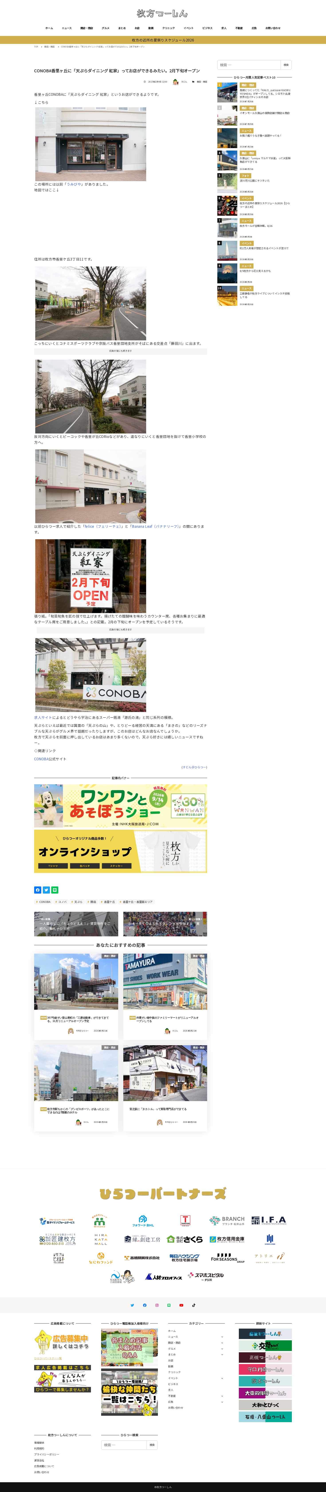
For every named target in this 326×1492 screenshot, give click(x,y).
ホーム (49, 28)
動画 (150, 28)
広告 (254, 28)
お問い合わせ (273, 28)
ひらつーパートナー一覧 (48, 1358)
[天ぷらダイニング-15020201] (90, 574)
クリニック (168, 28)
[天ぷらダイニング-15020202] (90, 142)
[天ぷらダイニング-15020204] (90, 301)
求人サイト (43, 717)
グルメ (105, 28)
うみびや (74, 184)
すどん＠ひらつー (194, 767)
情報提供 (39, 1442)
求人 (223, 28)
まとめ (122, 28)
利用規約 (39, 1448)
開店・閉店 (87, 28)
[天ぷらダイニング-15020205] (90, 394)
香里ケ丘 (109, 902)
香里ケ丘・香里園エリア (137, 902)
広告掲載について (44, 1466)
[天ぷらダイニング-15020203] (90, 484)
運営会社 (39, 1460)
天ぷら (78, 902)
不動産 (239, 28)
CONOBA (41, 758)
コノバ (62, 902)
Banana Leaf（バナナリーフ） (155, 526)
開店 (93, 902)
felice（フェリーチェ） (103, 526)
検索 (286, 65)
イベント (189, 28)
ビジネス (207, 28)
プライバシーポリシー (46, 1454)
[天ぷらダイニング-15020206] (90, 673)
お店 (137, 28)
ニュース (67, 28)
